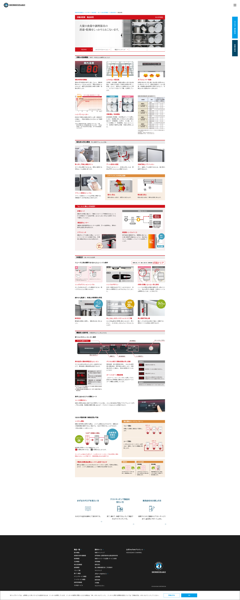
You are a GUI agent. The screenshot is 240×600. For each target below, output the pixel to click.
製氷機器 (76, 552)
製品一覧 (77, 549)
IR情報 (97, 582)
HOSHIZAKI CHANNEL (134, 552)
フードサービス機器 (79, 579)
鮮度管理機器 (78, 582)
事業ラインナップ (100, 552)
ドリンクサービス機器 (80, 576)
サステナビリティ (99, 585)
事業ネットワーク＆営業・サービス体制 (106, 558)
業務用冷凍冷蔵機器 (80, 555)
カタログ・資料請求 (235, 27)
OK (189, 595)
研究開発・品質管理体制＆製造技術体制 (106, 555)
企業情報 (97, 576)
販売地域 (97, 579)
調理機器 (76, 567)
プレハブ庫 (77, 570)
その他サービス (78, 585)
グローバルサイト (101, 574)
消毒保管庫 (113, 12)
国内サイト (98, 549)
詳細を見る (171, 595)
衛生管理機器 (104, 12)
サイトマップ (98, 570)
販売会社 (97, 564)
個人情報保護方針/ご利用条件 (103, 567)
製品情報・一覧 (95, 12)
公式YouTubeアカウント (134, 549)
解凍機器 (76, 558)
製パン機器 (77, 573)
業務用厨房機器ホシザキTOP (82, 12)
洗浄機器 (76, 561)
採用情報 (97, 561)
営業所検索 (235, 48)
